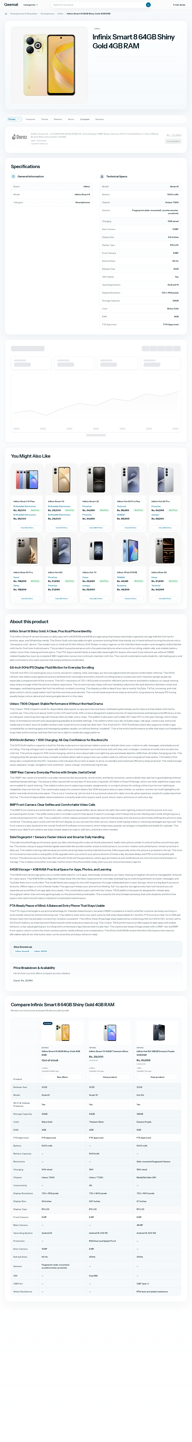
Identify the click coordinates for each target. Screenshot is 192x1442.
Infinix (60, 13)
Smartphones (47, 13)
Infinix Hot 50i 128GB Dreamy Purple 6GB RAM (156, 1053)
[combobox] (101, 4)
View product (110, 1077)
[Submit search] (148, 4)
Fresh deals (179, 4)
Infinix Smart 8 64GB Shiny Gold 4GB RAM (61, 1053)
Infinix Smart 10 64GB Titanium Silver (108, 1051)
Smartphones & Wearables (23, 13)
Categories (29, 4)
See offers (62, 1077)
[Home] (6, 13)
